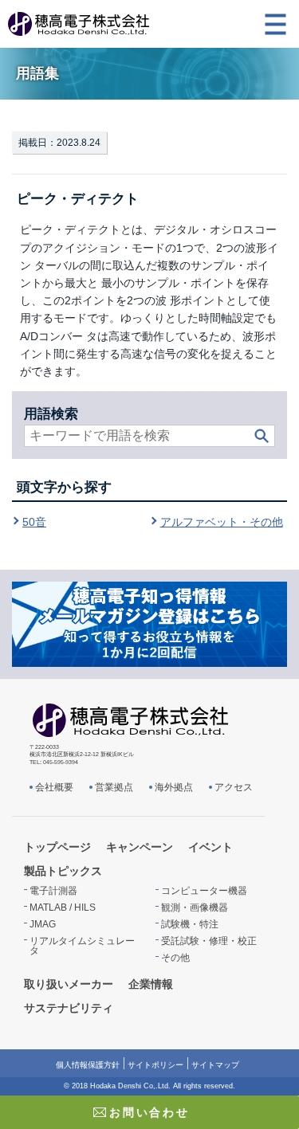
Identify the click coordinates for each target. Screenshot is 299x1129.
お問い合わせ (149, 1112)
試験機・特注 (189, 924)
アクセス (233, 787)
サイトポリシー (155, 1064)
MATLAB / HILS (63, 907)
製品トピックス (63, 870)
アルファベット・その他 (221, 521)
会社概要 (54, 787)
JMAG (43, 924)
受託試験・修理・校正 (209, 941)
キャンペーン (139, 847)
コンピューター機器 (204, 890)
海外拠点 (174, 787)
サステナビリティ (68, 1008)
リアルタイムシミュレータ (82, 945)
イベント (210, 847)
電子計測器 (53, 890)
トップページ (57, 847)
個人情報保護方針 (88, 1064)
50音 (34, 521)
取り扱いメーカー (68, 984)
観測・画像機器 (194, 907)
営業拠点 (114, 787)
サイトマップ (215, 1064)
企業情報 (150, 984)
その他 (175, 957)
